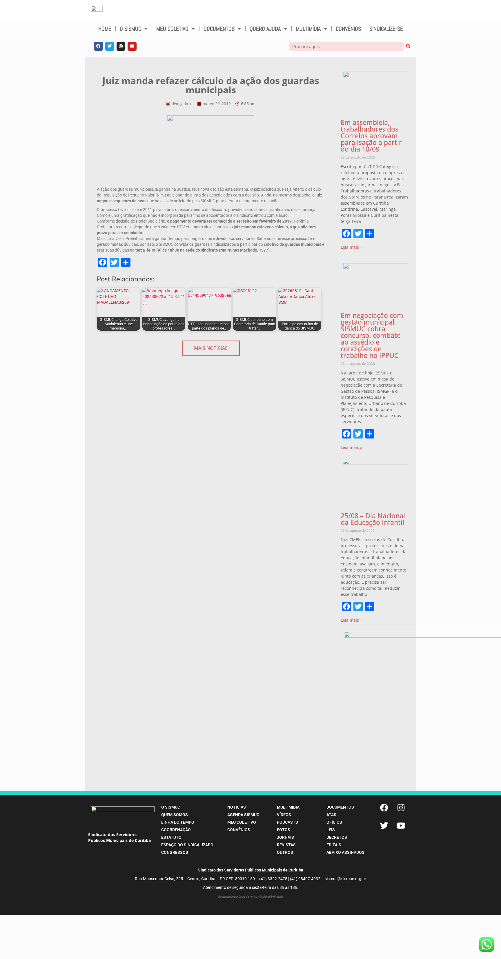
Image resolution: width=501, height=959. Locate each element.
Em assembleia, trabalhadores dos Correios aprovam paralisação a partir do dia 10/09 (371, 136)
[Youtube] (132, 46)
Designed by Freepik (271, 896)
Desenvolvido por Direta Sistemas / (238, 896)
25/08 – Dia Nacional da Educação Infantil (373, 519)
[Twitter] (109, 46)
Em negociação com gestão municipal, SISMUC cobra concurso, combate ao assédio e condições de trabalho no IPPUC (372, 335)
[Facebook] (98, 46)
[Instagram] (121, 46)
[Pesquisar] (408, 46)
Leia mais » (351, 247)
